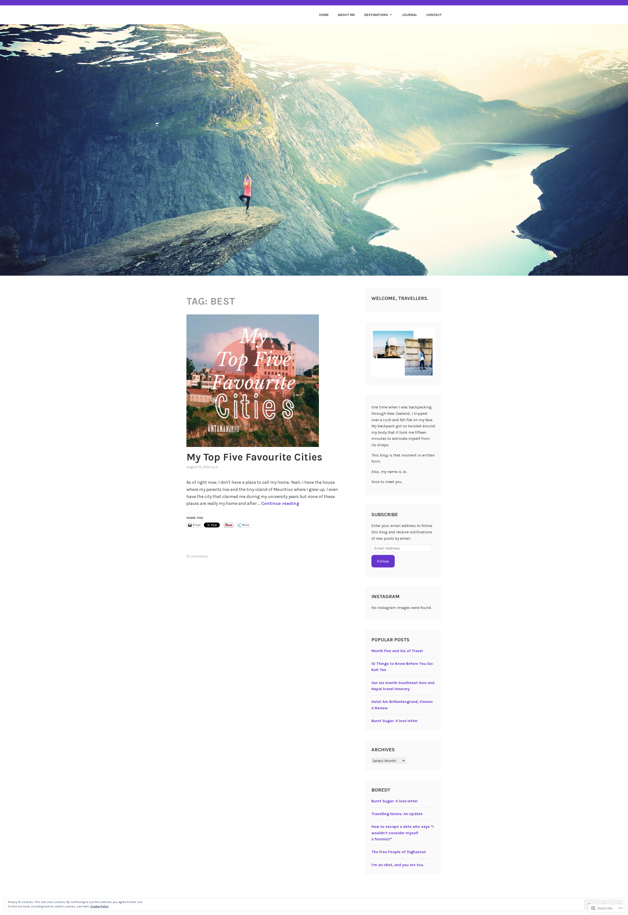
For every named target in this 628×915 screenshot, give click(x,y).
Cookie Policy (99, 906)
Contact (434, 15)
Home (324, 15)
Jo (216, 467)
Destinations (376, 15)
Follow (383, 561)
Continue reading (280, 503)
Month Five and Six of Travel (397, 650)
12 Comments (197, 556)
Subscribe (384, 514)
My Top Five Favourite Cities (254, 457)
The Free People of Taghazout (398, 851)
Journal (409, 15)
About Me (346, 15)
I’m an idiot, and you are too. (397, 864)
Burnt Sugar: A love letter (394, 720)
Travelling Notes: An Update (397, 813)
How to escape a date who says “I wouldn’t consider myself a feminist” (402, 832)
